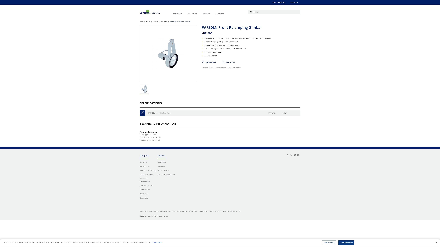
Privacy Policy (213, 211)
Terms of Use (193, 211)
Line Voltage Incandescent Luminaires (180, 21)
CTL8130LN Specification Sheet (159, 113)
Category (155, 21)
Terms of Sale (203, 211)
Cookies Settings (329, 243)
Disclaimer (222, 211)
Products (148, 21)
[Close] (436, 242)
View (285, 113)
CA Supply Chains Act (234, 211)
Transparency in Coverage (178, 211)
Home (141, 21)
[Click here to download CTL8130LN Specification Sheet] (142, 113)
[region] (220, 243)
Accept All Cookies (346, 243)
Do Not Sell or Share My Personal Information (154, 211)
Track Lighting (163, 21)
